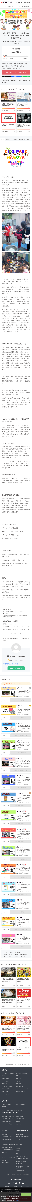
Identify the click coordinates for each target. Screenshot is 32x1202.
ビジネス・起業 (5, 1089)
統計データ (18, 1124)
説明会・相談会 (19, 1116)
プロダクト (4, 1075)
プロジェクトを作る (6, 1104)
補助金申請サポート (6, 1162)
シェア (16, 76)
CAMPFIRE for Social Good (8, 1142)
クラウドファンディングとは (8, 1118)
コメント (29, 139)
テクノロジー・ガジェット (8, 1073)
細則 (17, 1153)
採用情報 (16, 1186)
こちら (20, 638)
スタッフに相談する (20, 1104)
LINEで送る (26, 76)
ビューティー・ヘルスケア (22, 1089)
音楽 (17, 1075)
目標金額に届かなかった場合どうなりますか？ (14, 626)
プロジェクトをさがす (24, 6)
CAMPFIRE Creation (6, 1139)
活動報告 (8, 139)
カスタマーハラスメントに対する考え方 (22, 1167)
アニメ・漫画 (5, 1081)
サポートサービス (20, 1118)
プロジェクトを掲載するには (8, 6)
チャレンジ (18, 1078)
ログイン (20, 2)
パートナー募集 (25, 1186)
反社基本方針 (19, 1163)
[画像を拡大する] (14, 696)
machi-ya (4, 1160)
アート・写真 (5, 1091)
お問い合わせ (19, 1144)
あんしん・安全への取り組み (22, 1136)
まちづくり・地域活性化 (23, 41)
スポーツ (18, 1081)
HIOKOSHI (4, 1155)
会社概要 (7, 1186)
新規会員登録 (27, 2)
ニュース (18, 1139)
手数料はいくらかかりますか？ (10, 624)
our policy (16, 1200)
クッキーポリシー (20, 1170)
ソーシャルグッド (6, 1094)
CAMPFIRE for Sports (7, 1147)
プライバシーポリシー (21, 1156)
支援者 (15, 139)
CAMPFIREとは (19, 1134)
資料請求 (4, 1106)
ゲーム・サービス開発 (7, 1086)
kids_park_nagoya (9, 41)
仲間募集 (21, 139)
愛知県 (17, 43)
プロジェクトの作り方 (7, 1121)
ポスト (7, 76)
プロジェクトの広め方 (7, 1124)
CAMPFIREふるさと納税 (7, 1149)
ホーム (2, 139)
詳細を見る (5, 700)
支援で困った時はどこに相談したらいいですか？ (14, 629)
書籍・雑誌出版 (19, 1086)
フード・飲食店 (5, 1078)
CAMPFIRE (4, 1134)
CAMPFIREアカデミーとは (8, 1116)
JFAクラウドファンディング (8, 1157)
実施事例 (18, 1121)
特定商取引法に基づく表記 (10, 664)
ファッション (5, 1083)
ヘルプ (17, 1142)
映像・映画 (18, 1083)
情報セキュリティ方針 (21, 1161)
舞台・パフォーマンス (21, 1091)
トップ (2, 1064)
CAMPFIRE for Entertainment (8, 1144)
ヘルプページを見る (16, 633)
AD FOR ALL (5, 1152)
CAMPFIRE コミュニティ (7, 1136)
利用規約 (18, 1150)
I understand (26, 1194)
